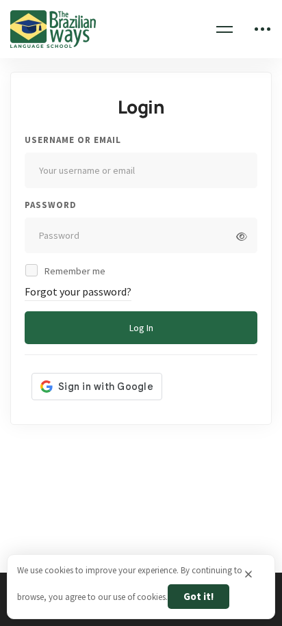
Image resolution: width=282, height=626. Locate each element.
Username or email (73, 140)
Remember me (73, 271)
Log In (141, 328)
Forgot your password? (78, 291)
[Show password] (241, 236)
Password (51, 205)
